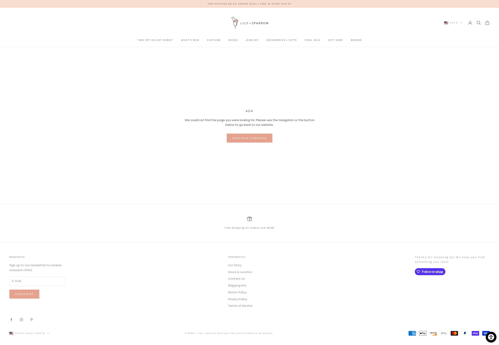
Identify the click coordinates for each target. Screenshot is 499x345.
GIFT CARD (335, 40)
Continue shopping (249, 138)
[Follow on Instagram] (21, 320)
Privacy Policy (237, 299)
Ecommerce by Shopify (257, 333)
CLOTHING (214, 40)
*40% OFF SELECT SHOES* (155, 40)
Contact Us (236, 279)
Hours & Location (240, 272)
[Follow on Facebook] (11, 320)
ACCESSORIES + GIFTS (281, 40)
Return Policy (237, 292)
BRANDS (356, 40)
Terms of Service (240, 306)
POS (232, 333)
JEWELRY (252, 40)
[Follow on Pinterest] (32, 320)
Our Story (235, 265)
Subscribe (24, 294)
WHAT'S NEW (190, 40)
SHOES (233, 40)
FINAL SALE (313, 40)
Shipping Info (237, 285)
